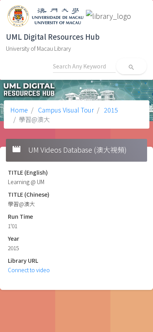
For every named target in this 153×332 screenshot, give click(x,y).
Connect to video (29, 270)
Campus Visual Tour (65, 109)
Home (19, 109)
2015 (110, 109)
